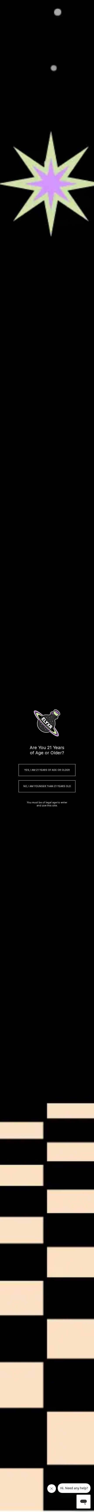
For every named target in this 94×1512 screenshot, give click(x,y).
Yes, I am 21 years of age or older (47, 769)
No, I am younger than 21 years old (47, 786)
